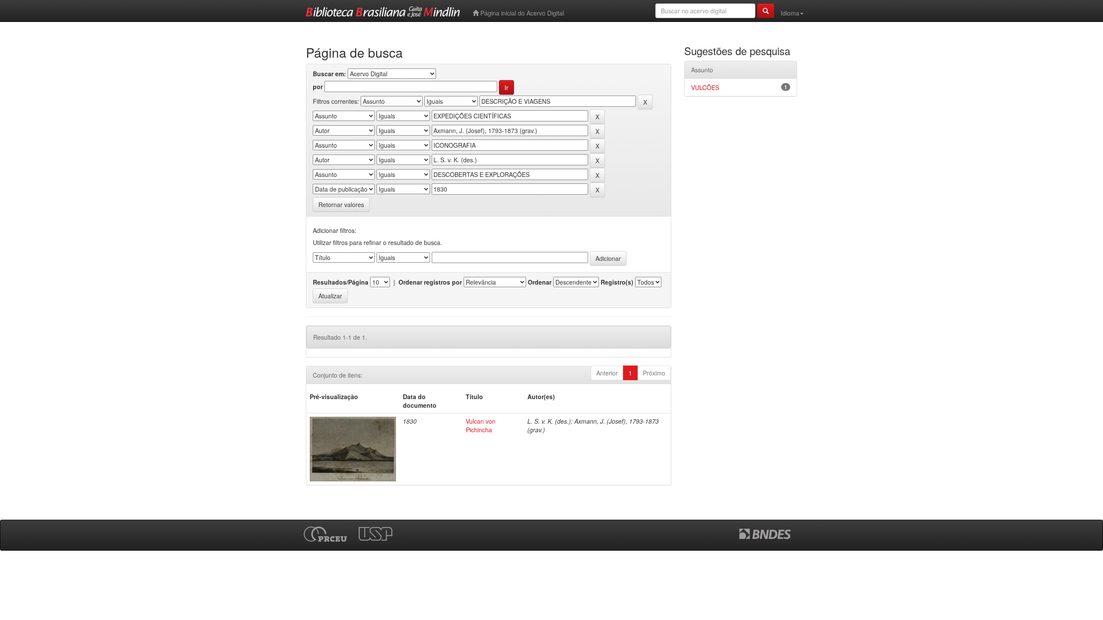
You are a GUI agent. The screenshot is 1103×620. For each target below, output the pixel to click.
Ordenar (540, 282)
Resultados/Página (340, 282)
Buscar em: (329, 73)
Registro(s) (617, 282)
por (318, 86)
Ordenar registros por (430, 282)
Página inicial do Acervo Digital (521, 13)
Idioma (790, 13)
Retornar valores (341, 204)
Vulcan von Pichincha (480, 425)
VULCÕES (705, 87)
